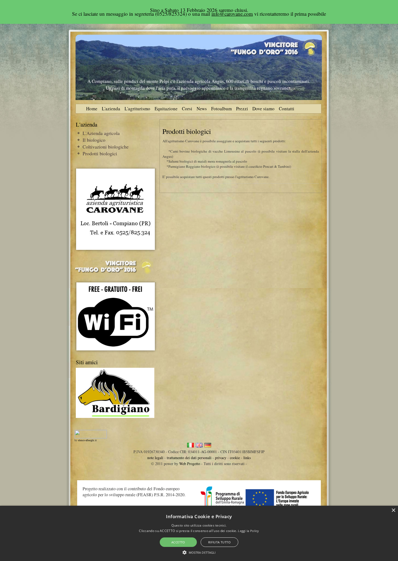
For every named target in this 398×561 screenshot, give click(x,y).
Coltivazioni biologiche (106, 147)
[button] (199, 552)
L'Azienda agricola (101, 133)
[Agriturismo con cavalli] (115, 248)
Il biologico (94, 140)
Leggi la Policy (248, 531)
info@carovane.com (232, 13)
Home (91, 108)
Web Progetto (189, 463)
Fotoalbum (221, 108)
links (247, 457)
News (202, 108)
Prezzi (242, 108)
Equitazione (166, 108)
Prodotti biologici (100, 153)
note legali (155, 457)
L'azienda (111, 108)
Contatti (286, 108)
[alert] (199, 533)
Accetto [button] (178, 542)
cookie (235, 457)
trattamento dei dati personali (189, 457)
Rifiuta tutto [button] (219, 542)
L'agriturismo (137, 108)
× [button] (393, 510)
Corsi (187, 108)
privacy (220, 457)
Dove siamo (263, 108)
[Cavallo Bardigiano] (115, 416)
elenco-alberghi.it (87, 440)
